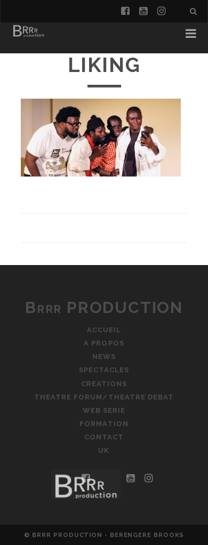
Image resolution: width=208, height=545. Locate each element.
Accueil (104, 330)
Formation (103, 424)
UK (103, 450)
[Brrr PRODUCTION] (28, 36)
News (104, 356)
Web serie (104, 410)
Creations (104, 384)
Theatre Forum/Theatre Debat (104, 397)
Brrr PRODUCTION (104, 307)
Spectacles (104, 370)
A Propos (104, 343)
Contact (104, 437)
